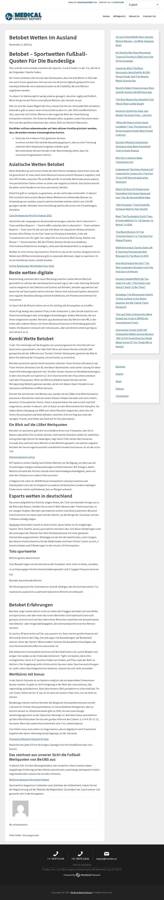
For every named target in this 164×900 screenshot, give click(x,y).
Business (120, 366)
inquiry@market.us (87, 2)
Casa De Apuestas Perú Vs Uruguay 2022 (30, 215)
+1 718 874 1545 (117, 2)
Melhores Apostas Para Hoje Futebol (29, 779)
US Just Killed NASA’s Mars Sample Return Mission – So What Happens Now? (135, 41)
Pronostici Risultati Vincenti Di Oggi (29, 739)
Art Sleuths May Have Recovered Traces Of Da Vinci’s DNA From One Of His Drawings (134, 56)
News (119, 381)
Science (120, 388)
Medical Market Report (29, 16)
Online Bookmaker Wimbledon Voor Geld (31, 265)
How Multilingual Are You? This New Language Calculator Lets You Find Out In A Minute (134, 267)
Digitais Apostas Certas (22, 457)
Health (119, 373)
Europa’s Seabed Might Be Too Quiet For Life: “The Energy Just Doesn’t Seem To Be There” (133, 283)
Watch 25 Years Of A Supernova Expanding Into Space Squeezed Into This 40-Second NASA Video (133, 193)
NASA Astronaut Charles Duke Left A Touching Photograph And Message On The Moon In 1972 (134, 251)
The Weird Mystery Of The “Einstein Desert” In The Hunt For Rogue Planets (134, 236)
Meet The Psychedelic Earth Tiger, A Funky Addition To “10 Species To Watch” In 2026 (134, 220)
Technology (122, 396)
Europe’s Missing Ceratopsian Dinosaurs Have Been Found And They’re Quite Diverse (133, 146)
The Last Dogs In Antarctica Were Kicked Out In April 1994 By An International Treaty (134, 318)
